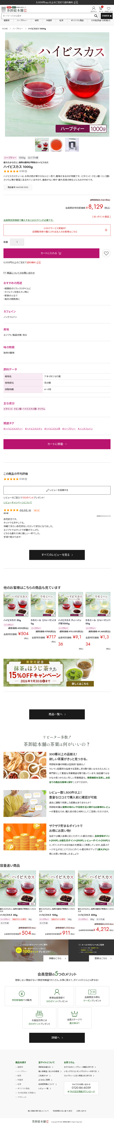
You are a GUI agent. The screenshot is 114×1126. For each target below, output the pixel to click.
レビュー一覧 (43, 1088)
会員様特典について (46, 1084)
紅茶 (61, 20)
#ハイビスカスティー (13, 428)
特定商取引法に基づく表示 (62, 1111)
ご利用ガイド (43, 1075)
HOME (5, 28)
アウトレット (22, 1097)
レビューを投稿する (58, 490)
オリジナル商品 (77, 20)
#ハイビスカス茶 (52, 428)
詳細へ (55, 1038)
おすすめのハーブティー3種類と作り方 (78, 1067)
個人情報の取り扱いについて (38, 1111)
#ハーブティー (69, 428)
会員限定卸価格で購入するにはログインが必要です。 (28, 220)
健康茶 (7, 20)
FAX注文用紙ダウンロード (82, 1091)
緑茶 (37, 20)
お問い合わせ (81, 1111)
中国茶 (49, 20)
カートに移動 (55, 444)
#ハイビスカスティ (33, 428)
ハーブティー (22, 20)
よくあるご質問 (44, 1080)
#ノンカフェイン (85, 428)
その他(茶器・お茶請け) (100, 20)
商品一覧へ (56, 714)
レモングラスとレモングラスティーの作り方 (80, 1071)
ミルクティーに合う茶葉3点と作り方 (78, 1075)
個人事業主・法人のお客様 (48, 1071)
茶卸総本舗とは (44, 1067)
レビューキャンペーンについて (17, 502)
